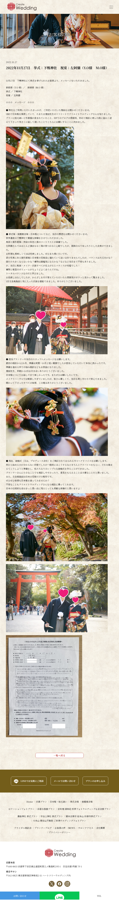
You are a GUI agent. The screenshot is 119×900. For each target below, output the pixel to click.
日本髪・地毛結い (58, 801)
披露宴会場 (87, 801)
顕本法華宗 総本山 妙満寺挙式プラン (84, 816)
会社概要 (100, 827)
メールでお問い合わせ (64, 780)
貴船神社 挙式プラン (27, 816)
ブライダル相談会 (22, 827)
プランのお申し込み (95, 780)
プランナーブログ (43, 827)
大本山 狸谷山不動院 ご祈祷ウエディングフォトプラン (59, 820)
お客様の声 (60, 827)
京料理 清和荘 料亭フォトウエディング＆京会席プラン (84, 808)
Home (29, 801)
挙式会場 (74, 801)
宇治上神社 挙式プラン (51, 816)
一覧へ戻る (60, 755)
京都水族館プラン (46, 808)
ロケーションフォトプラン (21, 808)
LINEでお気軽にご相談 (32, 780)
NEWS (71, 827)
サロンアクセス (85, 827)
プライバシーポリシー (59, 832)
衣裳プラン (41, 801)
